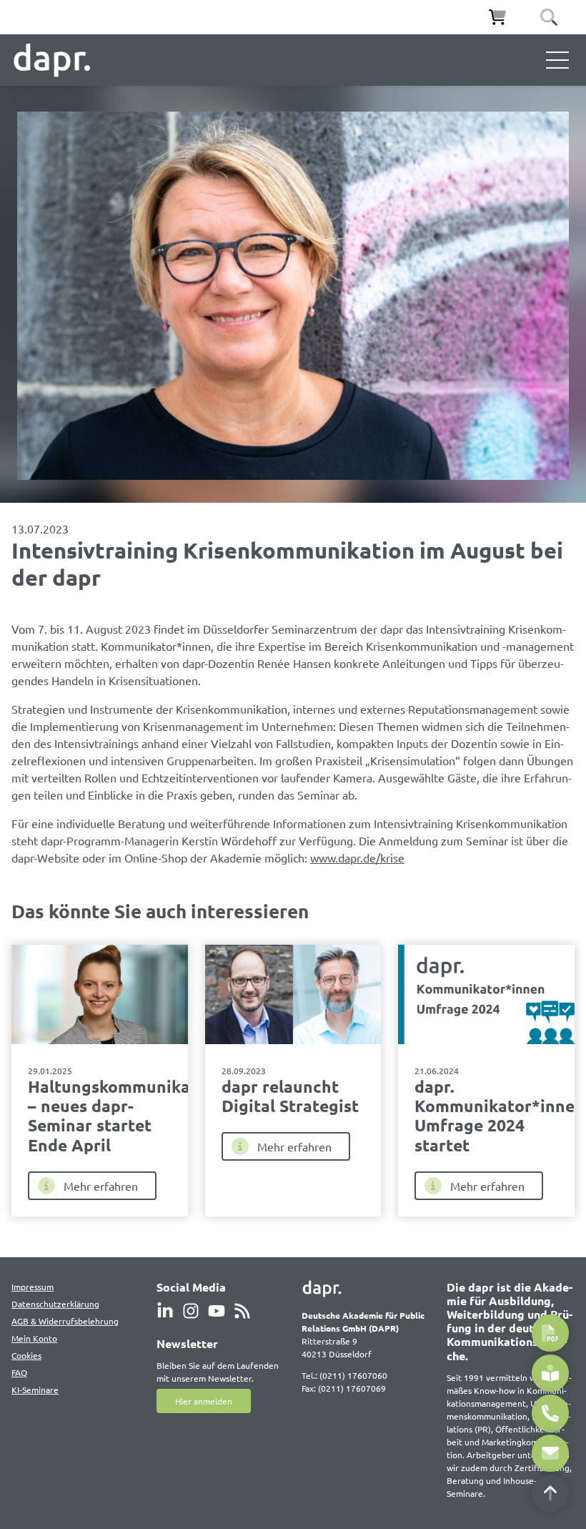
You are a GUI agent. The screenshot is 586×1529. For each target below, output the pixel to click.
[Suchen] (549, 17)
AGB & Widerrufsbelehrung (65, 1321)
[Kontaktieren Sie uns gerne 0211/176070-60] (550, 1413)
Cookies (26, 1355)
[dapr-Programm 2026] (550, 1333)
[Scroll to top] (550, 1493)
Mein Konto (34, 1338)
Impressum (32, 1286)
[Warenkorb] (497, 17)
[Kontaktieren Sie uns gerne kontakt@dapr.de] (550, 1453)
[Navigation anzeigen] (557, 60)
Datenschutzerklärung (55, 1303)
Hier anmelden (203, 1401)
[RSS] (242, 1310)
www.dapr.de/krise (357, 857)
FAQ (19, 1372)
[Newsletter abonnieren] (550, 1373)
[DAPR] (51, 60)
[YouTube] (216, 1310)
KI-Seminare (35, 1389)
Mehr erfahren (101, 1186)
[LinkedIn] (165, 1310)
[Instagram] (190, 1310)
